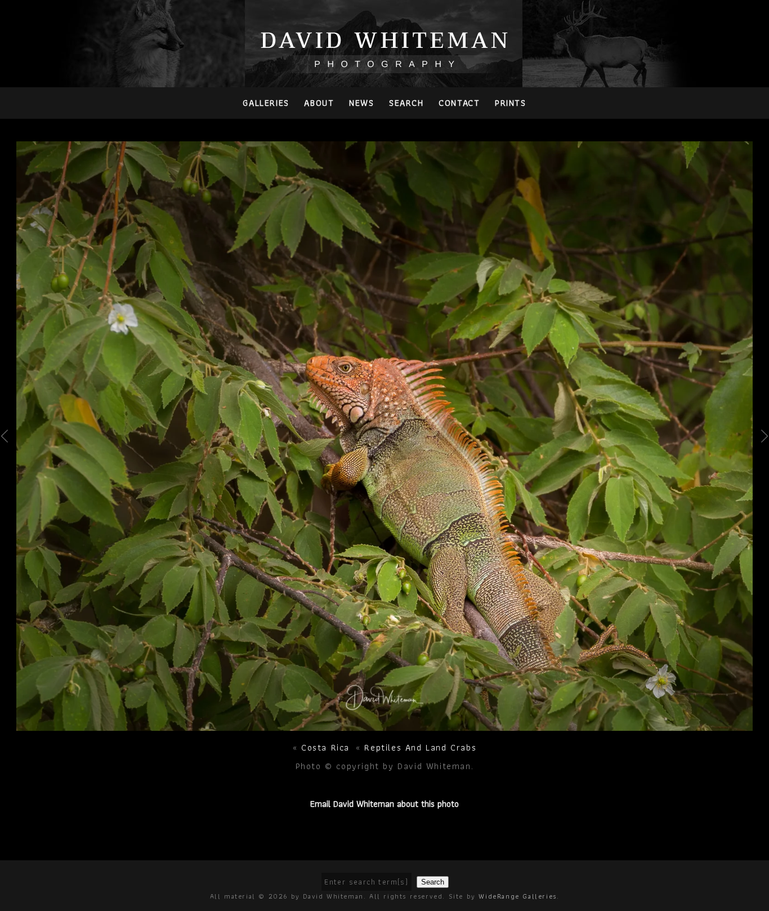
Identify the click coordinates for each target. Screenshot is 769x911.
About (319, 103)
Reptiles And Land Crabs (420, 747)
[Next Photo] (384, 724)
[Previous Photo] (8, 464)
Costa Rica (325, 747)
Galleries (266, 103)
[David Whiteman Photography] (384, 67)
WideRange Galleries (517, 896)
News (361, 103)
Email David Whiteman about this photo (384, 804)
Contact (459, 103)
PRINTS (510, 103)
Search (406, 103)
